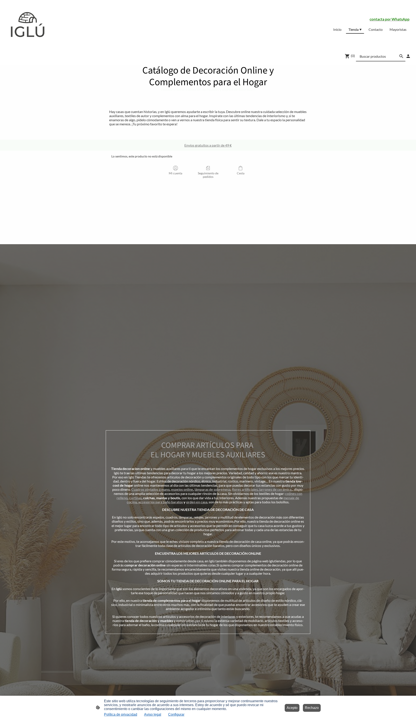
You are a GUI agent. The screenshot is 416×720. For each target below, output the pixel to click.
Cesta (240, 173)
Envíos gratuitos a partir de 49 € (208, 145)
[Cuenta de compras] (408, 56)
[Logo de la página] (27, 23)
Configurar (176, 714)
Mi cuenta (175, 173)
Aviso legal (152, 714)
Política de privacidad (120, 714)
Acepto (292, 708)
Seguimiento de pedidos (208, 175)
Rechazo (312, 708)
